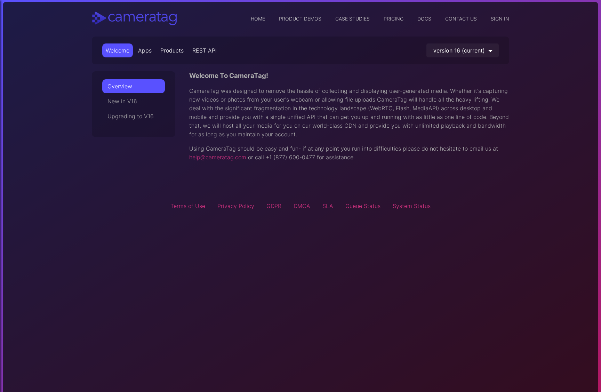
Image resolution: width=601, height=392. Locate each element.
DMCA (302, 205)
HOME (258, 19)
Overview (119, 86)
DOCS (424, 19)
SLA (327, 205)
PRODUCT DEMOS (300, 19)
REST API (204, 50)
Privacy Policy (235, 205)
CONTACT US (461, 19)
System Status (412, 205)
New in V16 (122, 101)
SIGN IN (500, 19)
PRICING (393, 19)
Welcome (117, 50)
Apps (145, 50)
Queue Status (362, 205)
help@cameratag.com (217, 157)
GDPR (273, 205)
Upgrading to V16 (130, 116)
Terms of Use (187, 205)
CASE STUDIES (352, 19)
